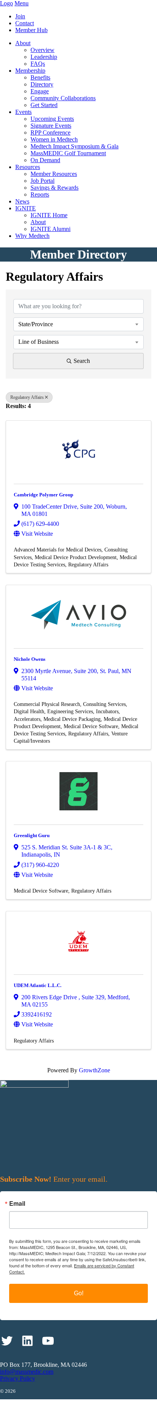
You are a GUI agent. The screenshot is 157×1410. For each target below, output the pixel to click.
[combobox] (78, 324)
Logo (6, 3)
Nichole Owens (29, 659)
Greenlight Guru (32, 835)
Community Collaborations (63, 98)
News (22, 201)
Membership (30, 70)
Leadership (43, 57)
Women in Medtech (54, 139)
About (22, 43)
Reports (39, 194)
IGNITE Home (48, 215)
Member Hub (31, 30)
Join (20, 16)
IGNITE (25, 208)
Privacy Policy (17, 1378)
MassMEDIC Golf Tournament (68, 153)
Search (82, 361)
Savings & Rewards (54, 187)
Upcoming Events (52, 118)
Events (23, 112)
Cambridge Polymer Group (43, 495)
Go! (78, 1293)
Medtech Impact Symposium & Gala (74, 146)
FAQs (37, 63)
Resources (27, 167)
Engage (39, 91)
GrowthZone (94, 1070)
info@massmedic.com (26, 1371)
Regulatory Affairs (27, 397)
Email (17, 1203)
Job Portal (42, 180)
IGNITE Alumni (50, 229)
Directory (41, 84)
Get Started (44, 105)
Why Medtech (32, 236)
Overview (42, 50)
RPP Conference (50, 132)
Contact (24, 23)
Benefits (40, 77)
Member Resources (53, 174)
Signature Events (50, 125)
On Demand (45, 160)
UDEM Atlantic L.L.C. (37, 985)
